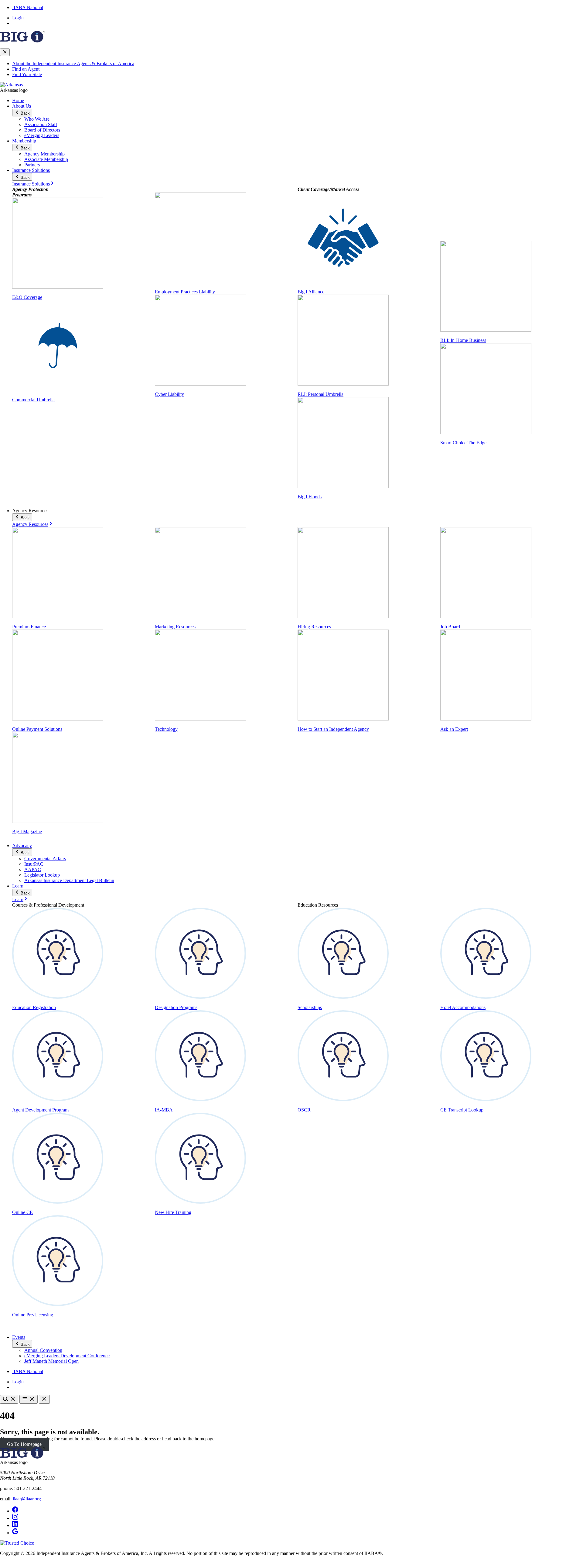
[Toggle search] (9, 1399)
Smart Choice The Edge (463, 442)
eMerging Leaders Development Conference (67, 1355)
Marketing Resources (175, 626)
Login (18, 17)
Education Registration (34, 1007)
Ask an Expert (454, 729)
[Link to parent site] (22, 40)
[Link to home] (11, 84)
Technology (166, 729)
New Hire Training (173, 1212)
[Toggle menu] (28, 1399)
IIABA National (27, 7)
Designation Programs (176, 1007)
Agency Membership (44, 153)
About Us (21, 106)
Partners (32, 164)
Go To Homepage (24, 1444)
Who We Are (36, 119)
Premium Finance (29, 626)
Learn (17, 885)
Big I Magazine (27, 831)
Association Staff (40, 124)
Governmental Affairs (45, 858)
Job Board (450, 626)
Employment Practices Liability (185, 291)
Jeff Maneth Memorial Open (51, 1361)
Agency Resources (30, 524)
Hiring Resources (314, 626)
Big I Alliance (311, 291)
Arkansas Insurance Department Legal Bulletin (69, 880)
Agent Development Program (40, 1109)
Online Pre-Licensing (32, 1314)
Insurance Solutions (31, 170)
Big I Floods (310, 496)
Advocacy (22, 845)
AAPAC (32, 869)
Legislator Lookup (42, 874)
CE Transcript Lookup (461, 1109)
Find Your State (27, 74)
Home (18, 100)
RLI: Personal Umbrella (320, 394)
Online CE (22, 1212)
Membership (24, 140)
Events (18, 1337)
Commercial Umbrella (33, 399)
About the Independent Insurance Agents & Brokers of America (73, 63)
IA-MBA (164, 1109)
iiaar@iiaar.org (27, 1498)
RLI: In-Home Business (463, 340)
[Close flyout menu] (5, 52)
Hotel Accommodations (463, 1007)
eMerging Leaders (41, 135)
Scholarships (310, 1007)
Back (24, 113)
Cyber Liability (169, 394)
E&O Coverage (27, 297)
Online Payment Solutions (37, 729)
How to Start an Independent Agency (333, 729)
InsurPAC (33, 864)
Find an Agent (25, 69)
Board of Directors (42, 129)
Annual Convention (43, 1350)
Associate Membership (46, 159)
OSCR (304, 1109)
